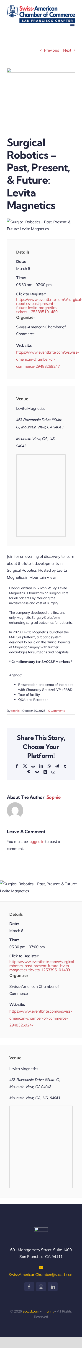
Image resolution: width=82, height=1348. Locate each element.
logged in (36, 841)
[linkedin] (53, 1286)
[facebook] (29, 1286)
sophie (15, 710)
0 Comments (56, 710)
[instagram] (41, 1286)
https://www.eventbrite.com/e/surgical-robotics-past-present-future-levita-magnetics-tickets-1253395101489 (41, 305)
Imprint (48, 1311)
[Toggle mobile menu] (72, 25)
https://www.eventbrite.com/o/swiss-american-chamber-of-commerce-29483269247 (47, 359)
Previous (51, 50)
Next (67, 50)
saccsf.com (31, 1311)
